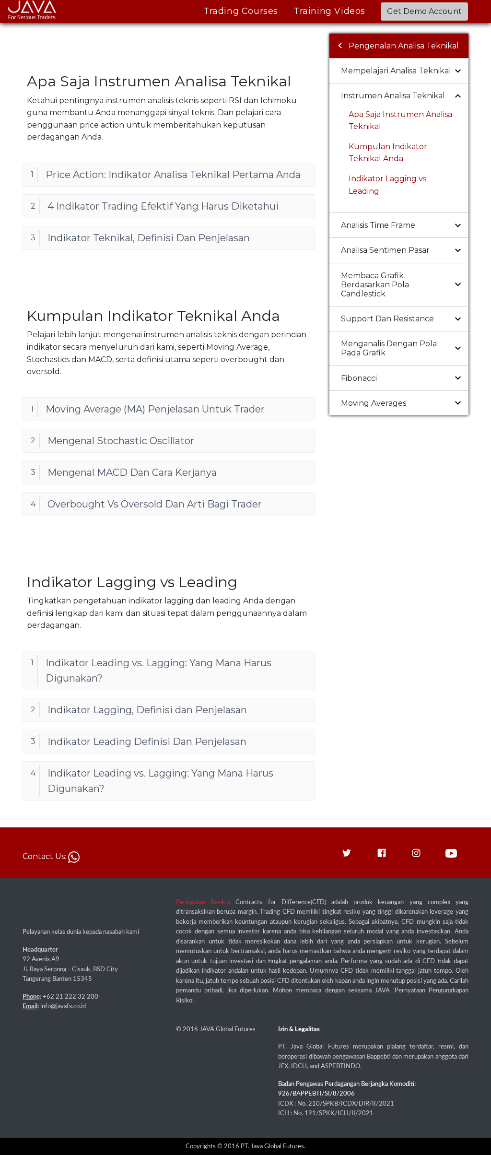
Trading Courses (240, 11)
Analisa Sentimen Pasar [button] (385, 250)
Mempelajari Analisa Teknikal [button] (396, 70)
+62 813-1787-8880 (117, 856)
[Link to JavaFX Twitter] (346, 852)
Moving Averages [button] (373, 403)
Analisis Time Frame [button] (378, 225)
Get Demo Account (424, 11)
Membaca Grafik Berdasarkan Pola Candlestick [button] (375, 284)
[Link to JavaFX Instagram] (416, 852)
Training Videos (329, 11)
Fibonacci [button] (359, 378)
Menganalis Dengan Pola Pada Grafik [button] (389, 348)
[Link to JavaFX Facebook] (381, 852)
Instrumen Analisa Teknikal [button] (393, 95)
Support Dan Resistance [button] (387, 318)
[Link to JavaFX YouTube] (451, 852)
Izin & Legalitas (299, 1029)
